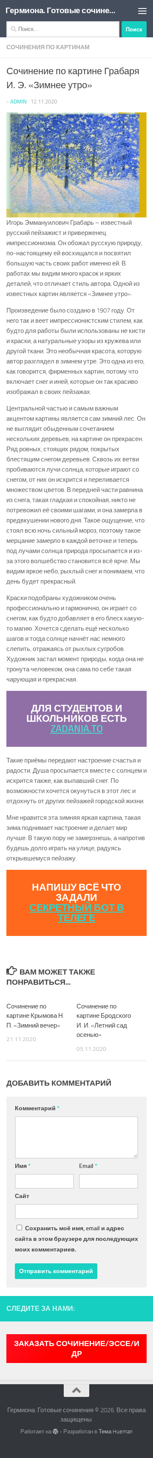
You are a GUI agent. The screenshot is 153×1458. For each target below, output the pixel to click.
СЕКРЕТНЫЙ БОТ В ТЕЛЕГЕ (76, 913)
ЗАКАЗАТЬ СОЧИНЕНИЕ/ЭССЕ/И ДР (76, 1348)
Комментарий (37, 1108)
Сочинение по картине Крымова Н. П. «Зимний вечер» (35, 1016)
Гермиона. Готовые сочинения (61, 10)
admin (18, 101)
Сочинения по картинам (48, 47)
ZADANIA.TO (77, 729)
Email (88, 1166)
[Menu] (142, 10)
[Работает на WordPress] (55, 1431)
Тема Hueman (116, 1431)
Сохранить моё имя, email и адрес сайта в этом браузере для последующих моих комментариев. (76, 1239)
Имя (23, 1166)
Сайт (22, 1196)
